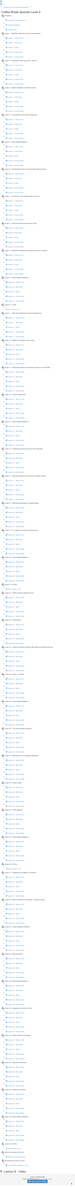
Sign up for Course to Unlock (37, 1181)
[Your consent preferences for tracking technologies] (71, 1183)
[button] (1, 2)
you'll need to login (46, 1179)
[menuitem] (1, 4)
